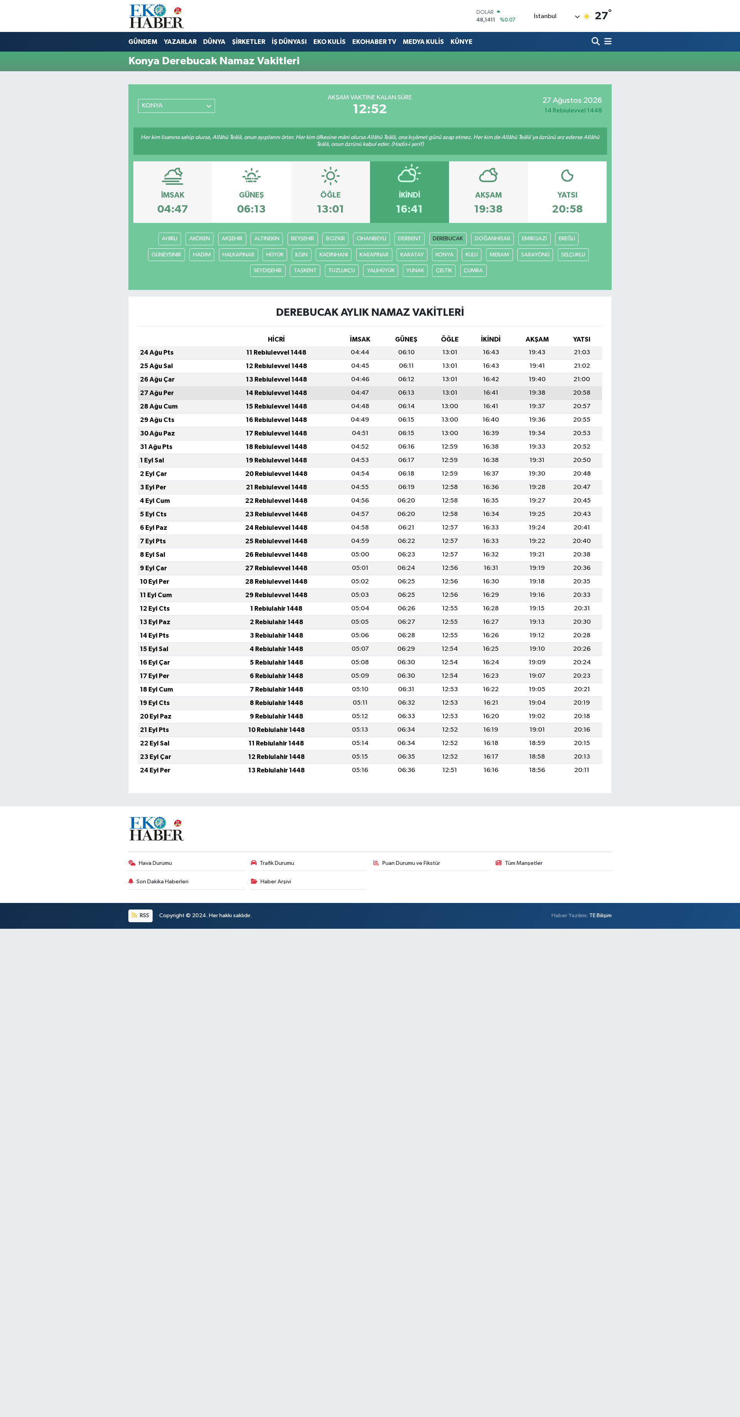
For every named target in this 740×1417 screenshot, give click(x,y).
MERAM (499, 255)
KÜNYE (462, 42)
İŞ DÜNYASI (289, 42)
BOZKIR (335, 238)
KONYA (445, 255)
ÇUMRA (473, 270)
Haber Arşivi (276, 881)
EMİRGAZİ (534, 238)
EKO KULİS (329, 42)
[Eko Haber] (157, 16)
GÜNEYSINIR (166, 255)
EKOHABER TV (374, 42)
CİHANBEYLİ (371, 238)
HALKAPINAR (238, 255)
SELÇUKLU (573, 255)
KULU (472, 255)
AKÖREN (199, 238)
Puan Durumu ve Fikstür (411, 863)
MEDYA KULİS (423, 42)
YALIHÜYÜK (381, 270)
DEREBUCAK (448, 238)
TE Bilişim (600, 915)
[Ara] (596, 42)
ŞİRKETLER (248, 42)
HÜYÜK (275, 255)
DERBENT (409, 238)
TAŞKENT (305, 270)
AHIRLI (169, 238)
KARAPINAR (374, 255)
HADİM (202, 255)
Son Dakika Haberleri (162, 881)
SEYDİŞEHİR (268, 270)
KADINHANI (334, 255)
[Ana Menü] (606, 42)
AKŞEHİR (232, 238)
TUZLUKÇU (341, 270)
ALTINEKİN (266, 238)
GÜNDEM (142, 42)
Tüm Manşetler (524, 863)
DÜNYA (214, 42)
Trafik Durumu (277, 863)
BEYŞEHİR (302, 238)
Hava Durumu (155, 863)
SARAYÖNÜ (535, 255)
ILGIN (301, 255)
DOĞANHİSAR (492, 238)
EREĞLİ (567, 238)
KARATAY (412, 255)
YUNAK (415, 270)
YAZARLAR (180, 42)
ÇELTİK (444, 270)
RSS (144, 915)
